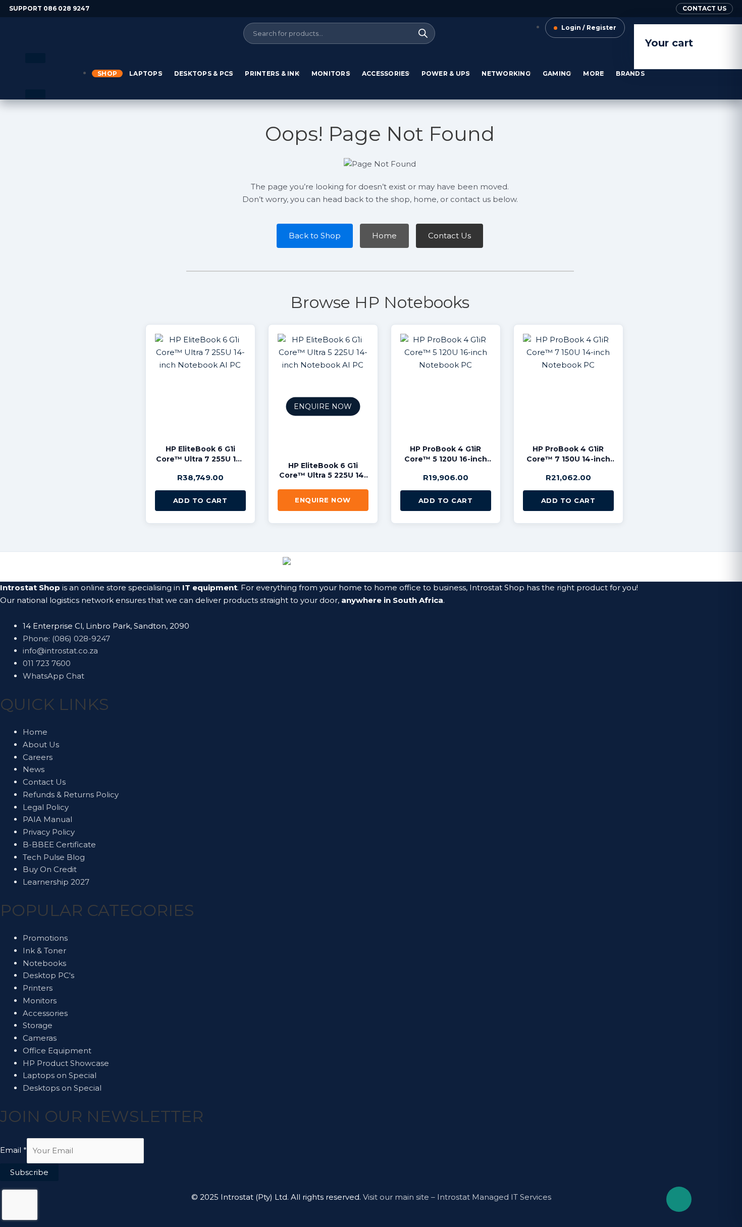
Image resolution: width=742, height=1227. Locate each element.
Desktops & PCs (203, 73)
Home (384, 235)
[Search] (423, 33)
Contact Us (449, 235)
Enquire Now (323, 500)
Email (13, 1150)
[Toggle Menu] (35, 58)
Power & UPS (445, 73)
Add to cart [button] (200, 500)
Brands (630, 73)
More (593, 73)
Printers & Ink (272, 73)
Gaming (557, 73)
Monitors (330, 73)
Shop (107, 73)
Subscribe (29, 1172)
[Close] (35, 94)
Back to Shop (315, 235)
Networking (506, 73)
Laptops (145, 73)
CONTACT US (704, 8)
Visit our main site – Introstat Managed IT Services (457, 1197)
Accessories (385, 73)
